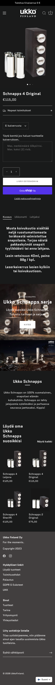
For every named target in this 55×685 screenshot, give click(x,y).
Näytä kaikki (44, 441)
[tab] (9, 217)
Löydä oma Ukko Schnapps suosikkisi (13, 433)
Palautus (8, 580)
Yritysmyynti (10, 615)
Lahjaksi (35, 217)
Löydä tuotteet (11, 569)
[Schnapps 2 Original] (40, 499)
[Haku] (44, 13)
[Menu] (4, 13)
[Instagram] (10, 556)
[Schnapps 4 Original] (40, 459)
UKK (5, 590)
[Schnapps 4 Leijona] (14, 459)
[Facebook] (4, 556)
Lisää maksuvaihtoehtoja (27, 198)
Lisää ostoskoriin (27, 181)
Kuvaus (7, 217)
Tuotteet (8, 605)
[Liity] (50, 652)
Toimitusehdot (11, 575)
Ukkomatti (21, 217)
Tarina (6, 610)
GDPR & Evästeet (13, 585)
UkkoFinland (17, 673)
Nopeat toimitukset (19, 110)
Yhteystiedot (10, 620)
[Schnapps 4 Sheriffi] (14, 499)
